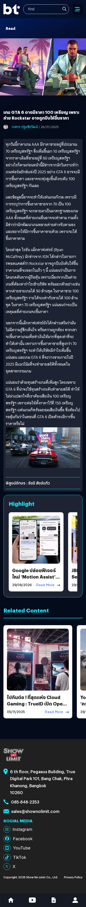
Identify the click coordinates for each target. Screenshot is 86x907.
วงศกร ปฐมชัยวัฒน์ (24, 127)
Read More (45, 585)
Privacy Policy (73, 877)
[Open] (77, 9)
